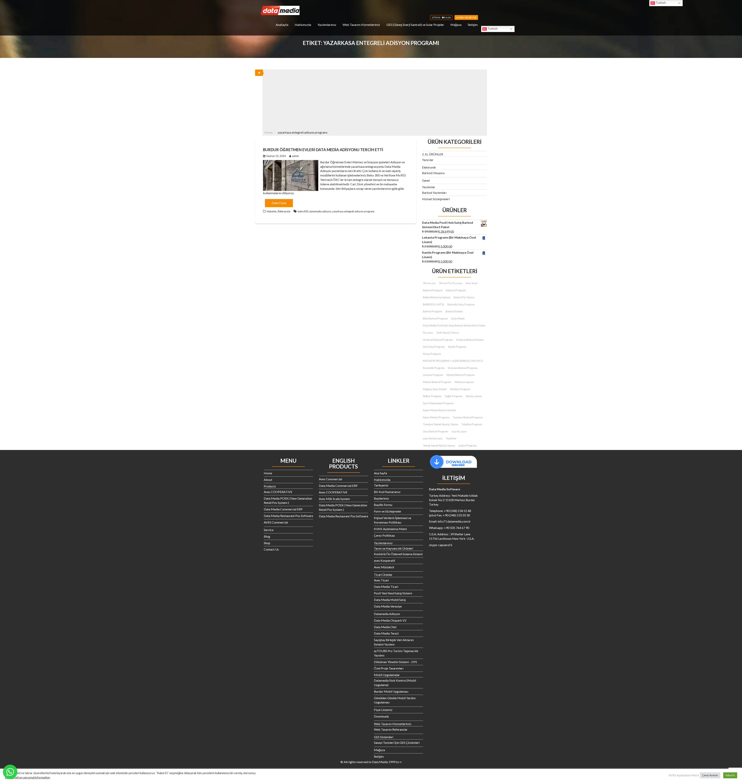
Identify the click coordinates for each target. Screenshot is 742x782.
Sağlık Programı (453, 396)
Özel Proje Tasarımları (388, 668)
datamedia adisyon (320, 211)
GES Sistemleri (383, 737)
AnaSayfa (282, 24)
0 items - (441, 17)
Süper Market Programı (436, 417)
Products (270, 486)
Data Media (458, 318)
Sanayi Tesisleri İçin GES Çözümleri (397, 742)
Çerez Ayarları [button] (710, 775)
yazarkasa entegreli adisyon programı (353, 211)
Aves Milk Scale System (334, 499)
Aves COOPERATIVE (278, 492)
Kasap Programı (432, 353)
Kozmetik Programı (434, 367)
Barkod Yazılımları (434, 192)
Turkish (492, 28)
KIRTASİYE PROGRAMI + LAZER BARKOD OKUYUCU (453, 360)
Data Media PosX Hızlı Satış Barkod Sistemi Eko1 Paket (454, 325)
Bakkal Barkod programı (436, 297)
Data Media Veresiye (388, 606)
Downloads (381, 716)
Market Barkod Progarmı (460, 374)
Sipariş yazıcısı (474, 396)
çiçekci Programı (467, 445)
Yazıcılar (427, 160)
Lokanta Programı (433, 374)
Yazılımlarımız (326, 24)
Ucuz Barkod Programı (435, 431)
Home (268, 473)
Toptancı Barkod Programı (468, 417)
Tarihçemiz (381, 485)
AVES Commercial (276, 522)
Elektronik (429, 167)
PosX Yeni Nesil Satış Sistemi (393, 593)
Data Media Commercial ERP (283, 509)
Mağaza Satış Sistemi (435, 389)
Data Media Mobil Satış (390, 600)
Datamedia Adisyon (387, 614)
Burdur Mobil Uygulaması (391, 691)
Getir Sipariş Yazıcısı (447, 332)
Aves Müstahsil (384, 567)
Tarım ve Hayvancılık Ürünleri (393, 548)
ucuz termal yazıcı (433, 438)
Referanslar (284, 211)
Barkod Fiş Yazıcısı (464, 297)
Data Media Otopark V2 (390, 620)
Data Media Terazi (386, 633)
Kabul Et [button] (730, 775)
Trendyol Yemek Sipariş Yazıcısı (440, 424)
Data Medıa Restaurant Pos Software (288, 516)
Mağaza (455, 24)
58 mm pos (429, 283)
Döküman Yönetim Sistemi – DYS (395, 662)
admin (295, 156)
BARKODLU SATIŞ (433, 304)
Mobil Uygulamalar (387, 675)
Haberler (272, 211)
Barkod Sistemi (454, 311)
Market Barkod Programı (437, 382)
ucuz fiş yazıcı (459, 431)
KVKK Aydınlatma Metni (390, 529)
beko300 (303, 211)
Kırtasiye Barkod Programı (463, 367)
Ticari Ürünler (383, 574)
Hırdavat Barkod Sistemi (469, 339)
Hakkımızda (303, 24)
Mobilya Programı (460, 389)
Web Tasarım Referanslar (391, 729)
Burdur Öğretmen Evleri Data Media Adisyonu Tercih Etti (323, 149)
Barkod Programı (432, 311)
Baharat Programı (456, 290)
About (268, 479)
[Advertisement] (374, 98)
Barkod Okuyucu (433, 173)
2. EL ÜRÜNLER (432, 154)
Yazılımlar (428, 187)
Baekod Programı (433, 290)
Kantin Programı (457, 346)
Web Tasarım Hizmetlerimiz (361, 24)
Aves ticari (471, 283)
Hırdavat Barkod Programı (438, 339)
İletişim (473, 24)
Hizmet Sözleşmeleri (436, 199)
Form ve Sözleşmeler (387, 511)
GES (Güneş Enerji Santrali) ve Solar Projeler (415, 24)
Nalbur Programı (432, 396)
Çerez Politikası (384, 535)
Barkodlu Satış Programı (461, 304)
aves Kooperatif (384, 560)
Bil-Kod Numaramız (387, 492)
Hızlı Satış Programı (434, 346)
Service (268, 530)
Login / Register (466, 17)
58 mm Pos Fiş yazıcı (450, 283)
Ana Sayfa (380, 473)
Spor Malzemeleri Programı (438, 403)
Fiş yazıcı (428, 332)
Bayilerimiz (381, 498)
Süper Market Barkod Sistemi (439, 410)
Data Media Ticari (386, 586)
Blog (267, 536)
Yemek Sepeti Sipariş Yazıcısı (439, 445)
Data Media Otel (385, 627)
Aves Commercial (330, 479)
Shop (267, 543)
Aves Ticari (381, 580)
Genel (426, 180)
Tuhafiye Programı (471, 424)
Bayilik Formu (383, 505)
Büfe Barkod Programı (435, 318)
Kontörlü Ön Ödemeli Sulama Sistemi (398, 554)
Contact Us (271, 549)
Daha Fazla (279, 203)
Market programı (464, 382)
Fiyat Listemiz (383, 710)
